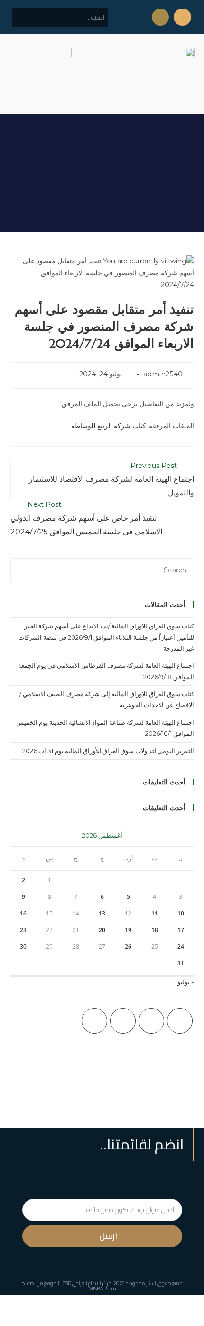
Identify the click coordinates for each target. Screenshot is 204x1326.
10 (180, 913)
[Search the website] (60, 16)
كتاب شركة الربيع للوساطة (108, 425)
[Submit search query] (24, 17)
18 (154, 930)
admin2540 (163, 374)
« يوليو (185, 982)
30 (23, 947)
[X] (180, 1021)
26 (128, 947)
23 (23, 930)
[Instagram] (123, 1021)
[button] (16, 74)
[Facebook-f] (182, 17)
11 (154, 913)
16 (23, 913)
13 (102, 913)
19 (128, 930)
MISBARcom (102, 1288)
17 (180, 930)
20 (102, 930)
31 (180, 963)
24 (180, 947)
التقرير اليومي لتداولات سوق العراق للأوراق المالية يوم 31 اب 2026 (108, 751)
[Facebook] (151, 1021)
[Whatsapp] (160, 17)
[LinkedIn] (94, 1021)
